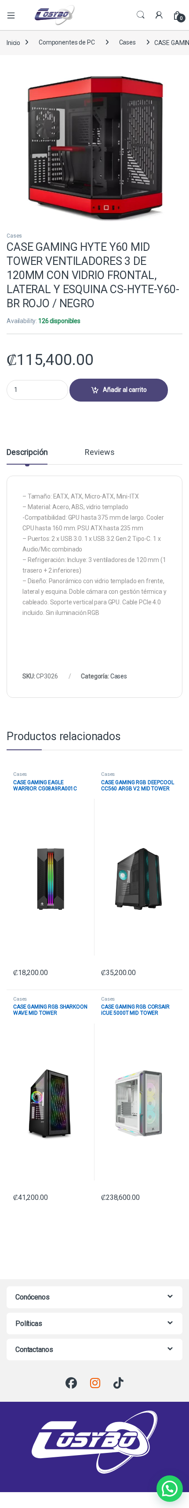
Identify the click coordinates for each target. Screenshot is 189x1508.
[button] (169, 1488)
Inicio (13, 42)
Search (140, 15)
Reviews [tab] (99, 452)
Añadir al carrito (125, 389)
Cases (127, 42)
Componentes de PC (67, 42)
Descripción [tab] (27, 452)
